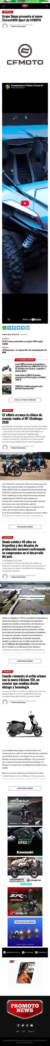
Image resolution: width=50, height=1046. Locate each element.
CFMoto (24, 334)
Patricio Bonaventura (19, 26)
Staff (23, 1031)
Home (17, 1031)
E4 (32, 1042)
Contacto (31, 1031)
